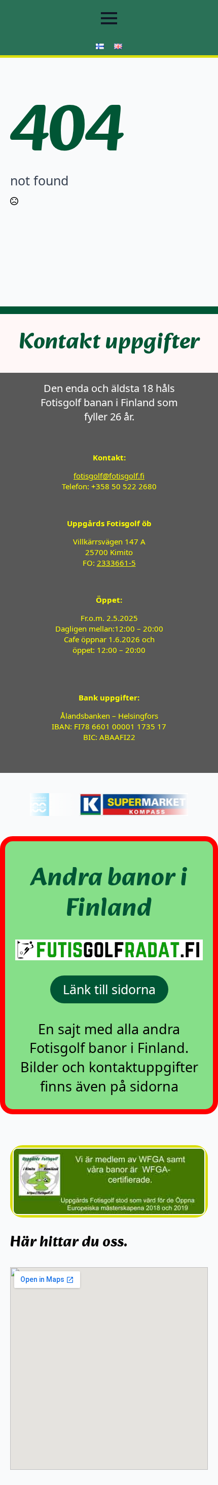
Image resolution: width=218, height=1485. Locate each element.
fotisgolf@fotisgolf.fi (109, 476)
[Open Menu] (109, 18)
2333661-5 (116, 563)
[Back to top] (192, 1459)
